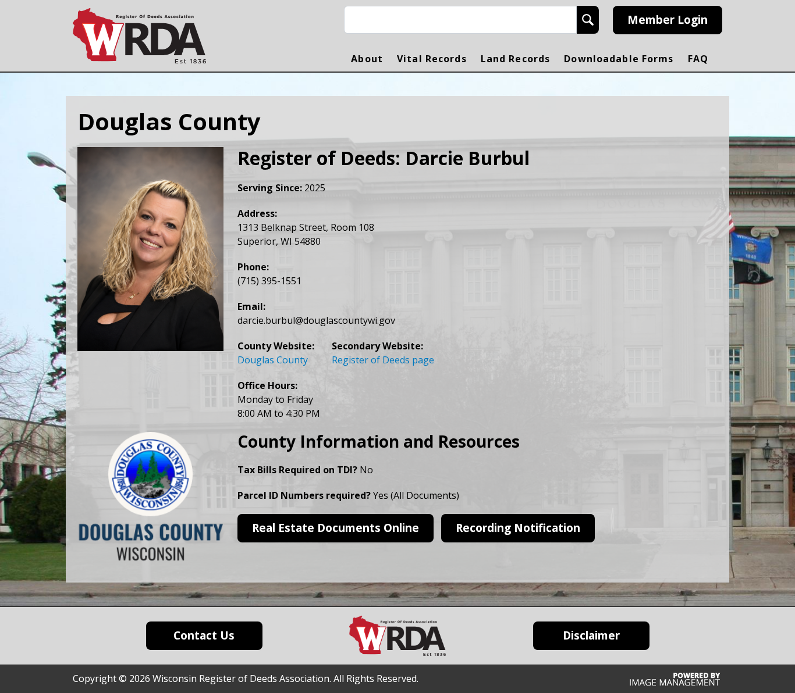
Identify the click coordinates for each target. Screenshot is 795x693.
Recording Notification (518, 527)
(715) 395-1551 (269, 280)
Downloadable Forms (618, 58)
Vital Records (432, 58)
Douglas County (272, 359)
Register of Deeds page (383, 359)
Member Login (667, 19)
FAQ (698, 58)
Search (588, 20)
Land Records (516, 58)
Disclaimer (591, 635)
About (367, 58)
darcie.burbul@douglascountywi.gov (316, 320)
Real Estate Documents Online (335, 527)
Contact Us (204, 635)
